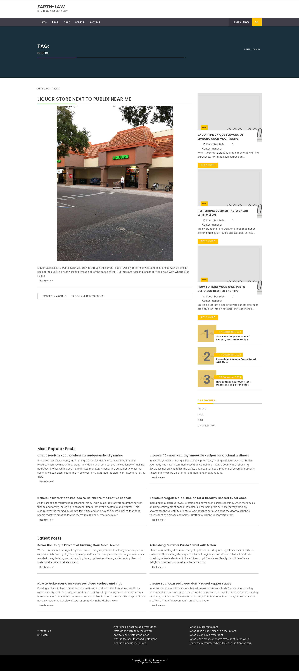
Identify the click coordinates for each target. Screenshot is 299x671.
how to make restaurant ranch (131, 635)
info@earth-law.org (150, 662)
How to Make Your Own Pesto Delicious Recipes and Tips (221, 289)
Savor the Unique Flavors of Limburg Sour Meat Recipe (221, 137)
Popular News (241, 22)
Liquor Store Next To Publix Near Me (84, 99)
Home (43, 21)
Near (67, 21)
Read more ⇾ (46, 280)
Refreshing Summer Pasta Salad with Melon (183, 545)
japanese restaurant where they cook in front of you (220, 643)
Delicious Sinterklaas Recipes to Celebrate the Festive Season (84, 498)
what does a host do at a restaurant (135, 626)
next (92, 296)
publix (100, 296)
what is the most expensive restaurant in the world (220, 639)
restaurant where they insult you (133, 630)
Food (55, 21)
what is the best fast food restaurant (135, 639)
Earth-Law (51, 7)
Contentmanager (212, 148)
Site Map (42, 635)
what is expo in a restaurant (206, 635)
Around (79, 21)
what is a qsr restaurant (204, 626)
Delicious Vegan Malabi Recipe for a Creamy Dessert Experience (198, 498)
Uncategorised (206, 425)
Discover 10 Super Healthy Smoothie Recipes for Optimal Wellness (199, 455)
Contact (94, 21)
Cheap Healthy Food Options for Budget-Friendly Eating (80, 455)
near (86, 296)
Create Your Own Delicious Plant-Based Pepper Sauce (190, 583)
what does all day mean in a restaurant (213, 630)
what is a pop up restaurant (130, 643)
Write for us (44, 630)
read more (208, 165)
